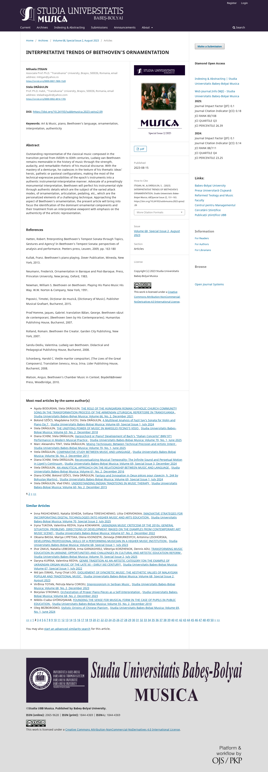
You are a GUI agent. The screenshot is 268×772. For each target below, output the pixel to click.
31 (137, 620)
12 (63, 620)
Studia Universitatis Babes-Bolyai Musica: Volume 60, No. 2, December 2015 (105, 485)
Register (232, 3)
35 (153, 620)
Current (25, 27)
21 (98, 620)
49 (208, 620)
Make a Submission (210, 46)
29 (129, 620)
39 (168, 620)
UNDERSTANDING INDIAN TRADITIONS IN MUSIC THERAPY (110, 483)
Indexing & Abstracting (69, 27)
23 (106, 620)
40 (172, 620)
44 (188, 620)
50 (212, 620)
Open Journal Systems (209, 284)
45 (192, 620)
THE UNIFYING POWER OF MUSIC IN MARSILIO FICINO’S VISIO (98, 428)
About (146, 27)
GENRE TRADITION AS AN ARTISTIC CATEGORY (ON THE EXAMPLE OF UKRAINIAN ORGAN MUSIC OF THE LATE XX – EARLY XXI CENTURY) (102, 562)
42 (180, 620)
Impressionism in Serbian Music (108, 584)
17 (82, 620)
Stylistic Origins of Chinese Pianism (84, 608)
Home (29, 40)
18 (86, 620)
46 (196, 620)
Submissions (99, 27)
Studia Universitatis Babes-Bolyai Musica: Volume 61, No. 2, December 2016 (107, 469)
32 (141, 620)
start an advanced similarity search (67, 629)
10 (55, 620)
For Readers (202, 238)
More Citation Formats (150, 212)
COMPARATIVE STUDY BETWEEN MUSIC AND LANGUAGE (94, 452)
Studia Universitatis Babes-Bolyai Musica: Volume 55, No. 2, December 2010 (102, 604)
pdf (141, 149)
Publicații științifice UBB (210, 215)
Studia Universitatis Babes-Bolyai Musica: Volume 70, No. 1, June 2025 (136, 440)
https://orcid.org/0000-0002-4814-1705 (46, 99)
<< (27, 620)
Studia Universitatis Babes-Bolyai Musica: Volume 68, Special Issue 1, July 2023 (105, 543)
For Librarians (203, 250)
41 (176, 620)
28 (125, 620)
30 (133, 620)
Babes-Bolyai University (210, 185)
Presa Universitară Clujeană (213, 190)
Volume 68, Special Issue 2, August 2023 (76, 40)
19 (90, 620)
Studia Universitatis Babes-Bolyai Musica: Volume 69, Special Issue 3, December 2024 (121, 463)
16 (78, 620)
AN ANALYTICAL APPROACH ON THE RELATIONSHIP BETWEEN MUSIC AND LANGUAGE (113, 467)
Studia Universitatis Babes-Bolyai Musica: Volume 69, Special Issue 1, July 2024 (102, 424)
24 (110, 620)
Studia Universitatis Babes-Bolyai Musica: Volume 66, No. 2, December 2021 (83, 416)
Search (240, 27)
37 (161, 620)
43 (184, 620)
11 (59, 620)
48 (204, 620)
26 (117, 620)
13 (66, 620)
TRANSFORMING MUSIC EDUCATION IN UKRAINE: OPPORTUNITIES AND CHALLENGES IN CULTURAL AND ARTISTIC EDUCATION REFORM (108, 551)
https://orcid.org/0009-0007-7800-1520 (46, 81)
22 (102, 620)
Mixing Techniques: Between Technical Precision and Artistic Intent (131, 444)
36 (157, 620)
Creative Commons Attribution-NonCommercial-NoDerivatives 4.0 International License (157, 296)
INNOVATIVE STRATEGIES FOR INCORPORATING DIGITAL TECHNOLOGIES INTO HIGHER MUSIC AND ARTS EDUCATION (108, 515)
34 (149, 620)
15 (74, 620)
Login (244, 3)
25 (114, 620)
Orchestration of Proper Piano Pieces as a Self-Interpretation (100, 592)
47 (200, 620)
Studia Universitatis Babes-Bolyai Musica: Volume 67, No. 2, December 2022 (105, 533)
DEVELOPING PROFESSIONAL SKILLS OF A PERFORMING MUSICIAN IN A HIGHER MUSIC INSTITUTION (100, 541)
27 (121, 620)
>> (34, 494)
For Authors (202, 244)
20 (94, 620)
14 (70, 620)
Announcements (125, 27)
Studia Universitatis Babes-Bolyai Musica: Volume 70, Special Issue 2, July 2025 (105, 519)
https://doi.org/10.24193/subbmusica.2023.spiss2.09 (68, 112)
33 (145, 620)
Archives (42, 27)
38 (165, 620)
